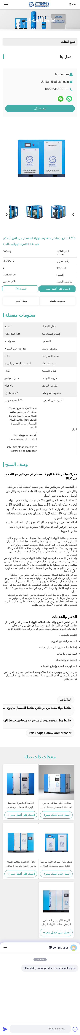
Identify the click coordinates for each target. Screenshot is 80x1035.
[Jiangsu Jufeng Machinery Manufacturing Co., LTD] (39, 4)
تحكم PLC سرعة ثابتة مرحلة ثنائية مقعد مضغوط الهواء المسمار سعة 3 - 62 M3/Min (56, 864)
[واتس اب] (69, 99)
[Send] (5, 1029)
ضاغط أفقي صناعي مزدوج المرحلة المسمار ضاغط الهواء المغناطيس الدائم (56, 805)
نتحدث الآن (40, 108)
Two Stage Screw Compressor (50, 733)
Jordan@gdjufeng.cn (55, 81)
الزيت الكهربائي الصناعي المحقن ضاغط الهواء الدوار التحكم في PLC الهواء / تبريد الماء (56, 923)
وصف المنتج (21, 301)
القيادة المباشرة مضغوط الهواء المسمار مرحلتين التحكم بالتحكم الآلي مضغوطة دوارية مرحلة (21, 805)
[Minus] (5, 947)
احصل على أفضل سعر (57, 288)
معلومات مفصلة (57, 301)
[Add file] (75, 1029)
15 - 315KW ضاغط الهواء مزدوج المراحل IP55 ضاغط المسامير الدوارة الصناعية (21, 864)
